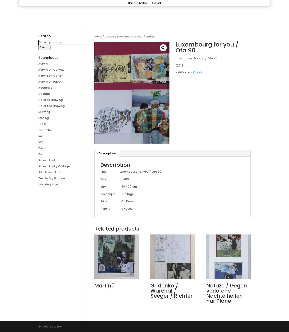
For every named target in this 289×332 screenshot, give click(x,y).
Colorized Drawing (51, 106)
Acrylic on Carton (51, 76)
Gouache (45, 130)
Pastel (42, 148)
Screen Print (46, 160)
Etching (43, 118)
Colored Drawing (50, 100)
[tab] (107, 153)
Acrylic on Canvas (51, 70)
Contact (156, 3)
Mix (40, 142)
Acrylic (43, 64)
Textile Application (51, 178)
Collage (110, 36)
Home (131, 3)
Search (44, 47)
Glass (42, 124)
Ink (40, 136)
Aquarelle (45, 88)
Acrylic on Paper (50, 82)
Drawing (44, 112)
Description (107, 153)
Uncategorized (49, 184)
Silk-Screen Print (49, 172)
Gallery (143, 3)
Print (41, 154)
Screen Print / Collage (54, 166)
